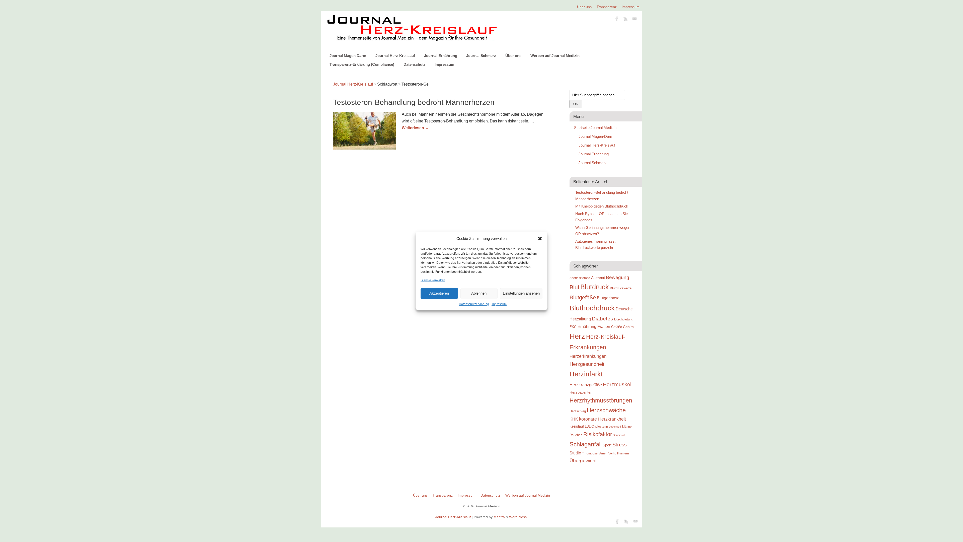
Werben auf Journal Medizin (555, 55)
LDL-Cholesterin (596, 426)
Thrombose (590, 453)
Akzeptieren (439, 293)
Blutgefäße (583, 297)
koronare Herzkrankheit (602, 419)
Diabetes (602, 318)
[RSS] (625, 19)
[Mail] (634, 19)
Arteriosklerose (580, 278)
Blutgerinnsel (608, 298)
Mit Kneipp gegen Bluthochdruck (601, 206)
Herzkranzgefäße (586, 384)
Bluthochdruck (592, 308)
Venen (603, 453)
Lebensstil (615, 426)
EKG (573, 327)
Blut (574, 287)
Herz (577, 336)
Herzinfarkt (586, 374)
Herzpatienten (581, 392)
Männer (627, 426)
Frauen (603, 326)
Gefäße (616, 327)
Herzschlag (578, 411)
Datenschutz (415, 64)
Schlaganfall (586, 444)
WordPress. (518, 517)
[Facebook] (617, 19)
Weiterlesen (415, 128)
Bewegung (617, 277)
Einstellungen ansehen (521, 293)
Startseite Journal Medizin (595, 127)
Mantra (499, 517)
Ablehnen (479, 293)
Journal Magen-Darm (596, 136)
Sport (607, 445)
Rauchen (576, 435)
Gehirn (628, 327)
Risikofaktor (597, 434)
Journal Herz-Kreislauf (395, 55)
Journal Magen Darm (348, 55)
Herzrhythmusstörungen (601, 400)
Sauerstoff (619, 435)
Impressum (499, 304)
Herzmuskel (617, 384)
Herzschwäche (606, 410)
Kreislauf (577, 426)
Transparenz (607, 7)
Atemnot (598, 278)
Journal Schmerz (481, 55)
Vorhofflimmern (618, 453)
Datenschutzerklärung (474, 304)
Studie (575, 453)
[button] (539, 238)
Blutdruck (594, 287)
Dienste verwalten (433, 280)
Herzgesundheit (587, 364)
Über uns (584, 7)
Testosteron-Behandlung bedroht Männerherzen (414, 102)
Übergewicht (583, 460)
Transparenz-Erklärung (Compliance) (362, 64)
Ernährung (587, 326)
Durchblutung (623, 319)
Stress (619, 444)
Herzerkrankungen (588, 356)
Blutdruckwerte (620, 288)
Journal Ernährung (440, 55)
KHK (574, 419)
